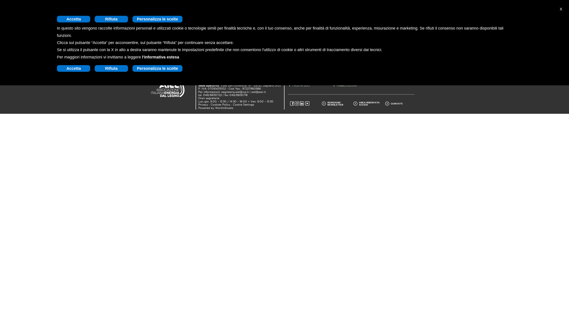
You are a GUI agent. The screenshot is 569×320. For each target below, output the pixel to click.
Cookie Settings (243, 104)
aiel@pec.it (258, 92)
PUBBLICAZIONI (347, 85)
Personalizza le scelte (157, 19)
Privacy (203, 104)
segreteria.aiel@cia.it (235, 92)
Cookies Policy (220, 104)
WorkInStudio (224, 108)
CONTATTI (397, 103)
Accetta (73, 19)
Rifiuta (111, 19)
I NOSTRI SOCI (301, 85)
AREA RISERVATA (369, 102)
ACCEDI (363, 104)
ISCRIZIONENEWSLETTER (335, 103)
